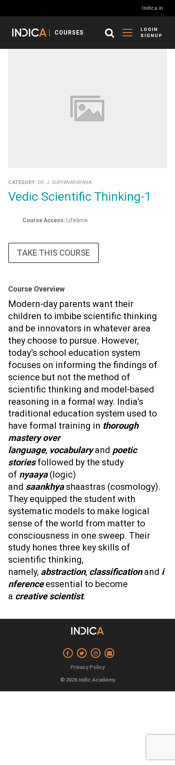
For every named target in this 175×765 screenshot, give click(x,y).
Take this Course (53, 253)
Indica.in (152, 8)
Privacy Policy (87, 667)
